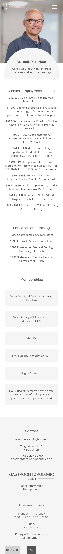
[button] (54, 7)
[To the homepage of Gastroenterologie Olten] (7, 7)
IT (17, 550)
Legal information (31, 485)
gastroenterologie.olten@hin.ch (31, 459)
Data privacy (31, 489)
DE (7, 550)
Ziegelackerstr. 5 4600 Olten (31, 448)
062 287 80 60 (33, 455)
